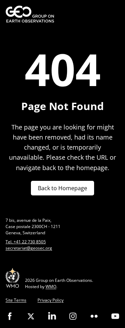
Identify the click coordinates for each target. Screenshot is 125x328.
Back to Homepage (62, 188)
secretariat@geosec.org (29, 248)
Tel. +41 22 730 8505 (26, 242)
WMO (50, 286)
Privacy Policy (51, 300)
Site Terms (16, 300)
